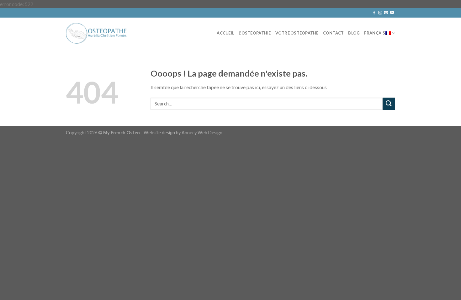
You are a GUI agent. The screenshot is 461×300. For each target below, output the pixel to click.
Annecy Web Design (202, 132)
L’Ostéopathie (255, 32)
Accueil (225, 32)
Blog (354, 32)
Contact (333, 32)
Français (374, 32)
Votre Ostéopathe (297, 32)
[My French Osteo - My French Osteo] (97, 33)
